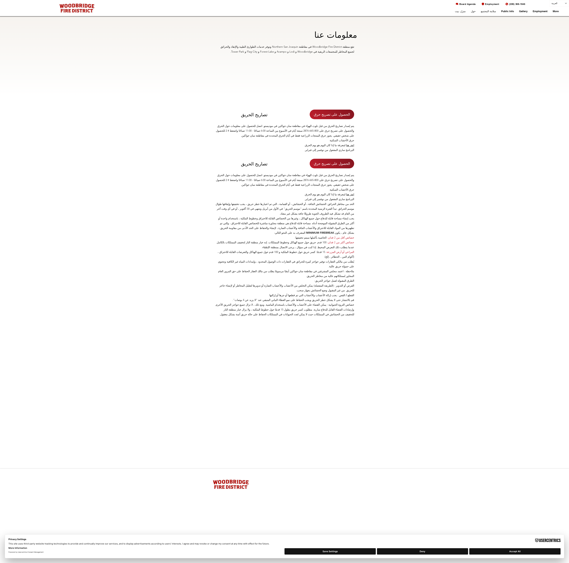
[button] (474, 11)
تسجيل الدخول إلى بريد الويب (291, 493)
